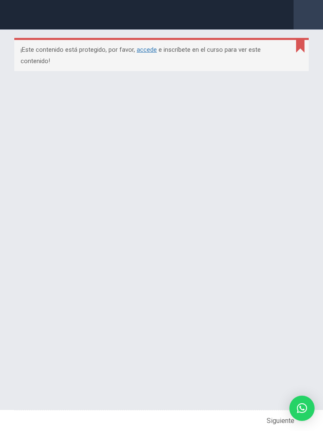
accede (147, 49)
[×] (302, 408)
